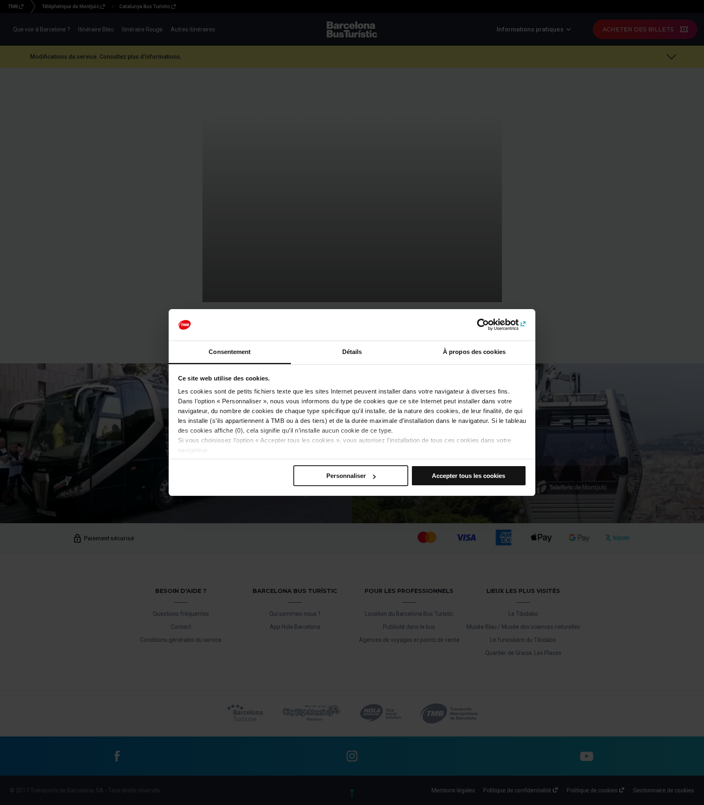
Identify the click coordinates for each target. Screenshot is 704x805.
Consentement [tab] (230, 351)
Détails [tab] (352, 351)
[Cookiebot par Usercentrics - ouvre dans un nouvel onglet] (490, 325)
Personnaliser (346, 475)
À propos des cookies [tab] (474, 351)
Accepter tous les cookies (468, 475)
